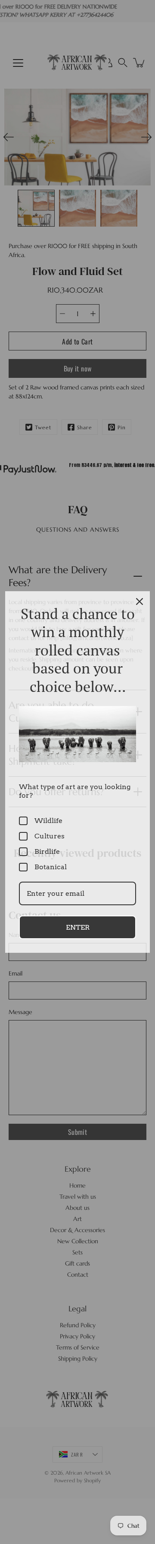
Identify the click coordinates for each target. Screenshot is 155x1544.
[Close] (139, 601)
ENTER (78, 927)
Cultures (49, 836)
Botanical (50, 867)
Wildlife (48, 821)
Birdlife (47, 851)
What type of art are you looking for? (74, 791)
